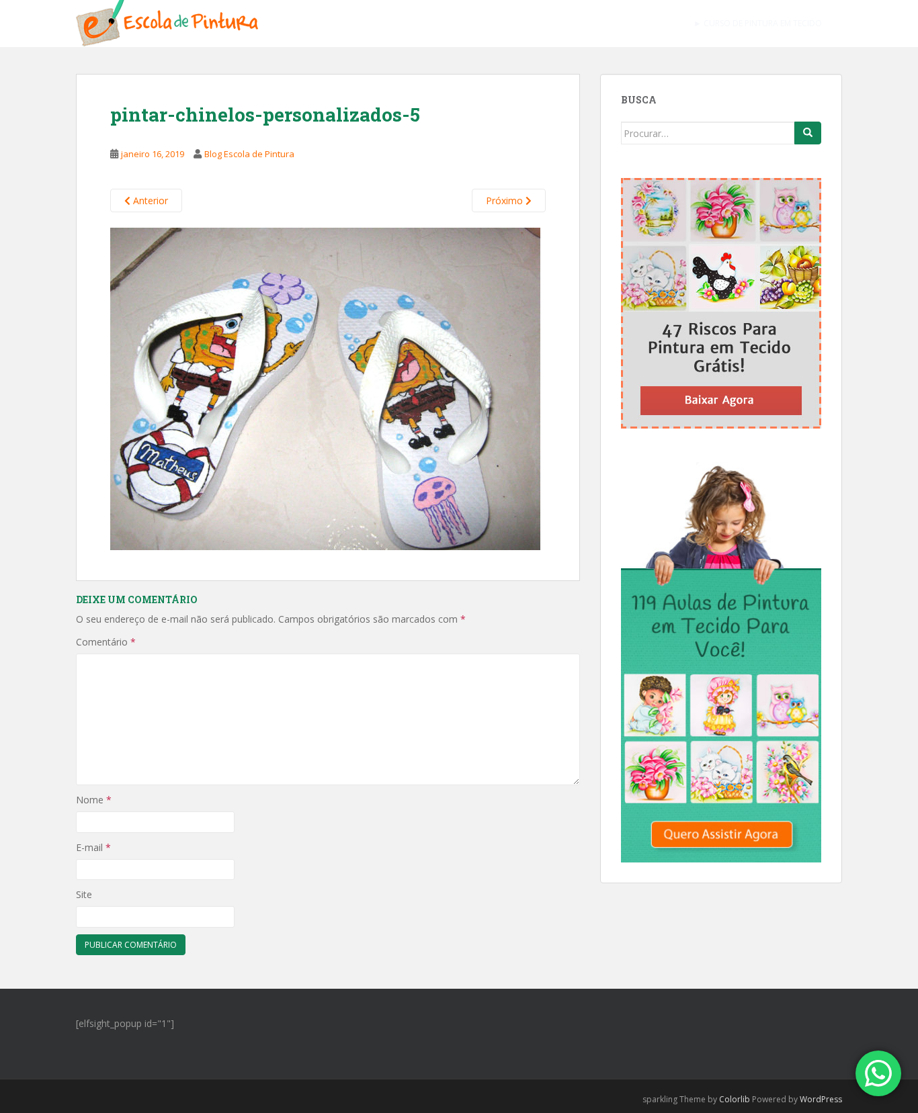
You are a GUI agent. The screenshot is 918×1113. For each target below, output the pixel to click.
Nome (94, 799)
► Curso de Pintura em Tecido (758, 23)
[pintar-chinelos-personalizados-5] (325, 387)
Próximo (506, 200)
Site (84, 894)
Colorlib (734, 1099)
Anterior (149, 200)
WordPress (821, 1099)
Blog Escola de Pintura (249, 154)
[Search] (807, 133)
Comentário (106, 641)
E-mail (93, 847)
